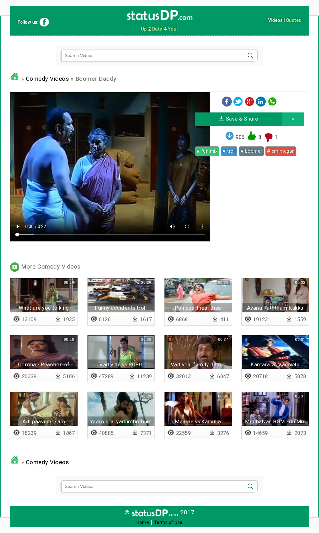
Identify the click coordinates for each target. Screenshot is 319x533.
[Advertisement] (249, 212)
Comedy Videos (47, 78)
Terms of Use (168, 522)
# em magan (281, 151)
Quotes (293, 20)
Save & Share (241, 119)
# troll (229, 151)
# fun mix (207, 151)
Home (142, 522)
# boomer (251, 151)
